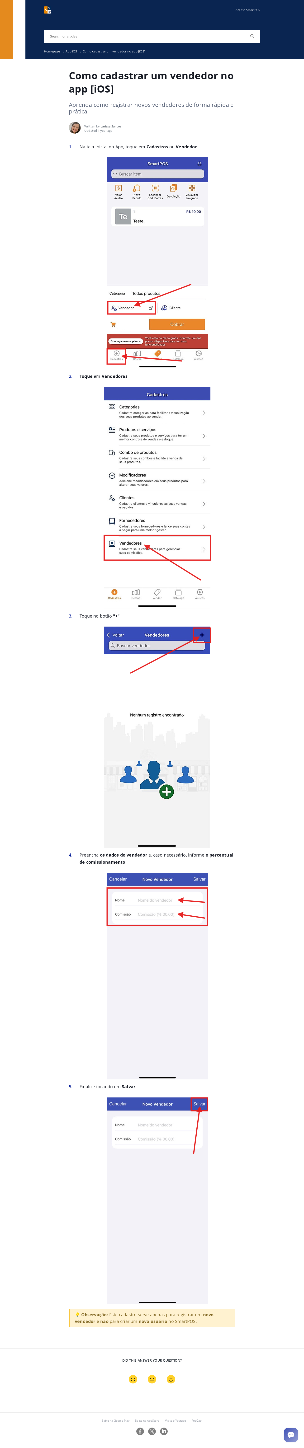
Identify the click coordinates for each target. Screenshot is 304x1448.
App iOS (73, 51)
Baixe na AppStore (147, 1421)
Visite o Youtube (175, 1421)
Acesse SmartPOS (248, 10)
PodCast (196, 1421)
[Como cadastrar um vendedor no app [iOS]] (47, 12)
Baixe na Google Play (115, 1421)
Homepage (54, 51)
